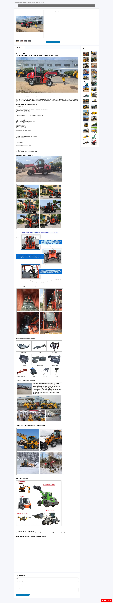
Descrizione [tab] (19, 47)
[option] (17, 40)
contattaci (53, 42)
